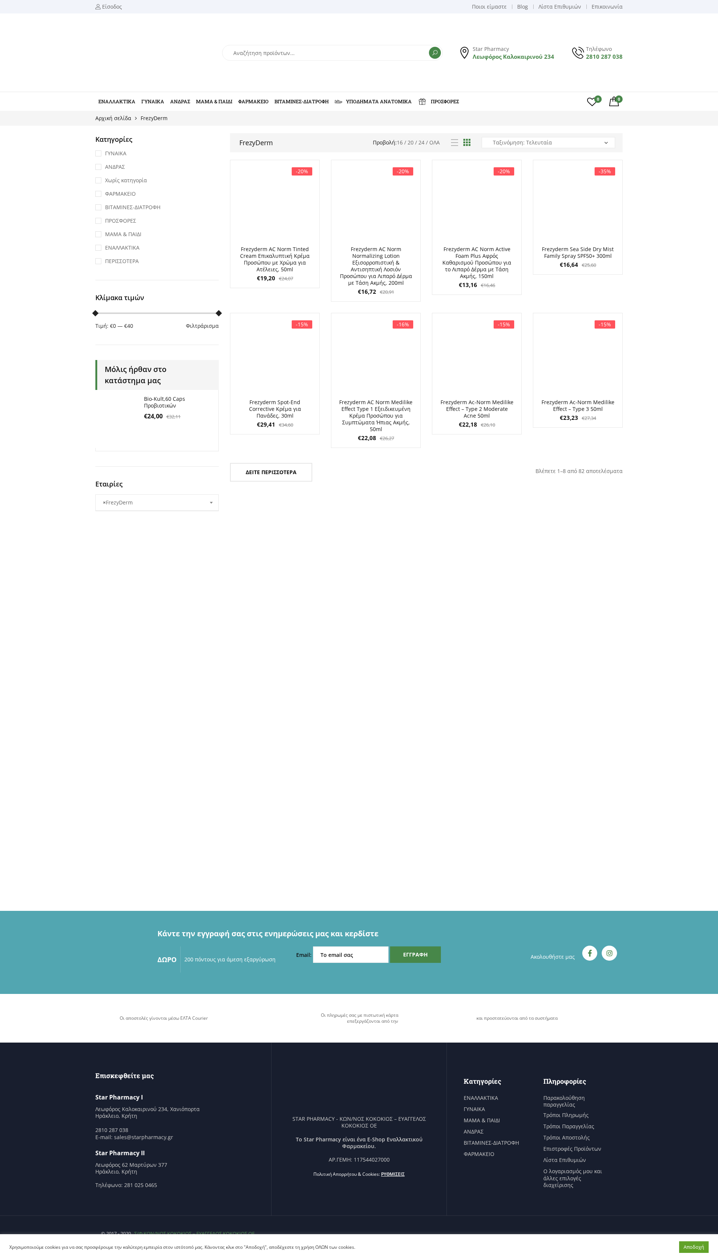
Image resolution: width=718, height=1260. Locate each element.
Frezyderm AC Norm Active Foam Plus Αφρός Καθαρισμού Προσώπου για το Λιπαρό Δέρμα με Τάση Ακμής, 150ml (476, 262)
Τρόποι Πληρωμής (566, 1115)
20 (411, 142)
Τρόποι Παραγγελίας (568, 1126)
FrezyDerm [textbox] (118, 502)
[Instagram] (609, 953)
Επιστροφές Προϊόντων (572, 1148)
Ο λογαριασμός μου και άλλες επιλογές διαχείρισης (572, 1178)
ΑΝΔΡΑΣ (180, 101)
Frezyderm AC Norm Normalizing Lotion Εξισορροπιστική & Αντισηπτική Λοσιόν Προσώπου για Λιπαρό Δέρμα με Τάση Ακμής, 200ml (376, 265)
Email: (304, 954)
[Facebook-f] (590, 953)
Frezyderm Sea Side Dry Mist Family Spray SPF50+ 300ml (578, 252)
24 (421, 142)
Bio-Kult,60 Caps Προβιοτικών (164, 402)
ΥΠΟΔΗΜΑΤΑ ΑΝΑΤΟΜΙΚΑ (379, 101)
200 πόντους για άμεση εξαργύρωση (230, 959)
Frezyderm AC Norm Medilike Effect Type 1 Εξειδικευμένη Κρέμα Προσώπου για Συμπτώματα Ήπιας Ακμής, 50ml (375, 416)
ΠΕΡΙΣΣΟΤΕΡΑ (122, 261)
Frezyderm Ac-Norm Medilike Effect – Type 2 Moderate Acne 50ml (477, 409)
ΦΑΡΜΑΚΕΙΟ (253, 101)
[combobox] (157, 502)
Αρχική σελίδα (113, 118)
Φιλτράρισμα (202, 325)
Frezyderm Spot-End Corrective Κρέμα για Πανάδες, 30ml (275, 409)
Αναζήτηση (435, 53)
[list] (454, 143)
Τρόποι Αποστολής (566, 1137)
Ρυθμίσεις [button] (393, 1174)
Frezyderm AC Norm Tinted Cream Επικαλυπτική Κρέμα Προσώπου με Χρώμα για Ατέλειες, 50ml (275, 259)
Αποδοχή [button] (694, 1247)
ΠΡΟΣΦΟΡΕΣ (445, 101)
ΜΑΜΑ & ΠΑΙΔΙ (214, 101)
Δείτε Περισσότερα (271, 472)
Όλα (434, 142)
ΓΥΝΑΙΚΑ (152, 101)
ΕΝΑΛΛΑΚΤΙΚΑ (116, 101)
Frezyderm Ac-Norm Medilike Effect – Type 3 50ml (577, 405)
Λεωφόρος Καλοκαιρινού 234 (513, 56)
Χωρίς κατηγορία (126, 180)
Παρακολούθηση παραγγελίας (564, 1101)
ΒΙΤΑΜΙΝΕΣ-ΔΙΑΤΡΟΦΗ (301, 101)
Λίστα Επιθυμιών (564, 1160)
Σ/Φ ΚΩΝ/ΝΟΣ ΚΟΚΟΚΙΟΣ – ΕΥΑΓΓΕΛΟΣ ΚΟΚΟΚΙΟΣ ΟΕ (194, 1233)
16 (400, 142)
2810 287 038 (604, 56)
